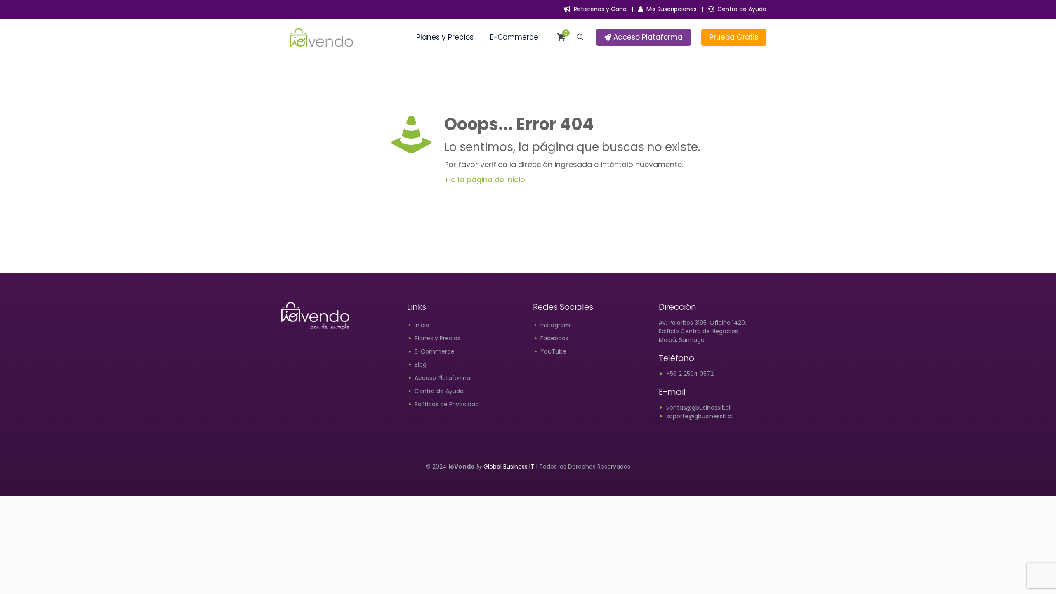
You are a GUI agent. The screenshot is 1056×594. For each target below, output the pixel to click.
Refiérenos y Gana (598, 9)
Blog (421, 365)
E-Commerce (435, 351)
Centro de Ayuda (740, 9)
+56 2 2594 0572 (689, 374)
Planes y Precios (437, 338)
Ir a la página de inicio (484, 179)
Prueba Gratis (734, 37)
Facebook (554, 338)
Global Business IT (508, 466)
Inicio (422, 325)
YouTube (553, 351)
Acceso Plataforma (647, 37)
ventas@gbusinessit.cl (697, 407)
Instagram (555, 325)
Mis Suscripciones (670, 9)
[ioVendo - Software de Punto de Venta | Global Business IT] (321, 37)
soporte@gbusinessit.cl (699, 416)
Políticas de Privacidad (447, 404)
